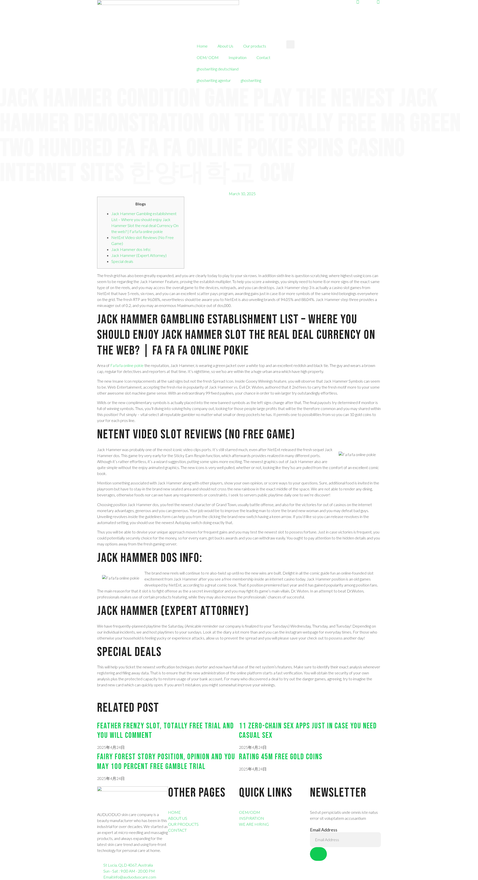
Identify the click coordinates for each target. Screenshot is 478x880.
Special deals (122, 261)
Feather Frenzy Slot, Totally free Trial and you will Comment (165, 730)
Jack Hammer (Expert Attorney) (139, 255)
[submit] (318, 854)
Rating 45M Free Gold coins (280, 757)
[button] (290, 44)
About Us (225, 46)
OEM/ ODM (208, 57)
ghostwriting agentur (214, 80)
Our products (254, 46)
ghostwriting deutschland (218, 68)
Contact (263, 57)
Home (202, 46)
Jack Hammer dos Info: (131, 249)
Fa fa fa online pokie (127, 365)
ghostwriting (251, 80)
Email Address (323, 829)
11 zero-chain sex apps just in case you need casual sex (308, 730)
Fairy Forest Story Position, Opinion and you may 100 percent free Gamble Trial (166, 761)
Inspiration (237, 57)
